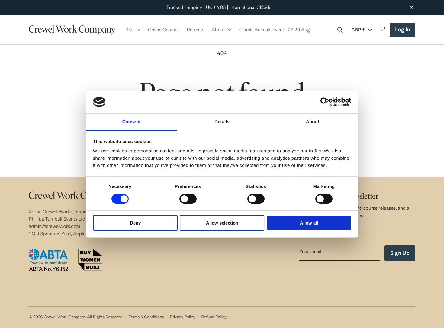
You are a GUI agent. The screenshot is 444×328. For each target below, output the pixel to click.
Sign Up (400, 253)
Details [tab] (222, 121)
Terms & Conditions (146, 317)
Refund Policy (213, 317)
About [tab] (312, 121)
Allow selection (222, 222)
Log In (403, 32)
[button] (340, 30)
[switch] (188, 199)
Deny (135, 222)
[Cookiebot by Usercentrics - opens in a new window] (324, 102)
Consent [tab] (131, 121)
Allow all (309, 222)
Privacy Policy (182, 317)
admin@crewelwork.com (54, 226)
